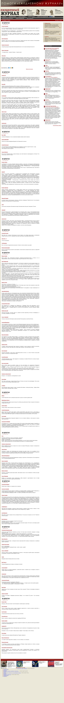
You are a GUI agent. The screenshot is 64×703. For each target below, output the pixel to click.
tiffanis (3, 395)
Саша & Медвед (5, 152)
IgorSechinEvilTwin (5, 139)
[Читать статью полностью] (52, 27)
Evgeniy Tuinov (4, 162)
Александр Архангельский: (7, 530)
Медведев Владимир (6, 247)
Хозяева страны (6, 20)
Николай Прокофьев (5, 455)
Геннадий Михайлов (5, 322)
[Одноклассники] (11, 68)
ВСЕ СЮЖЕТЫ (30, 18)
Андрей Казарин (5, 357)
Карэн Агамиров (5, 461)
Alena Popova (4, 449)
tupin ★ (3, 238)
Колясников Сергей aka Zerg (7, 647)
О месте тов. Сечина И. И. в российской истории (12, 672)
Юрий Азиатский (5, 310)
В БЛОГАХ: (47, 36)
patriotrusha (4, 123)
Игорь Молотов (4, 616)
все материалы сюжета (57, 125)
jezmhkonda (4, 95)
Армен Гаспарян (5, 593)
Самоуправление (20, 18)
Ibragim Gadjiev (4, 620)
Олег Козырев (4, 350)
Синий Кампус (4, 506)
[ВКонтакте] (8, 68)
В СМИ (46, 65)
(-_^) (6, 238)
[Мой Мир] (12, 68)
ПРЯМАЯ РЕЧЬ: (48, 23)
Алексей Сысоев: (5, 233)
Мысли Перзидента (5, 637)
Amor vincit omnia (5, 363)
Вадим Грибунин (5, 187)
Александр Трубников (6, 421)
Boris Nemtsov (4, 519)
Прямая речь (48, 88)
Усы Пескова (4, 611)
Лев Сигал (4, 55)
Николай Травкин (5, 198)
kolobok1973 (4, 626)
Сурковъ (3, 385)
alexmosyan (4, 218)
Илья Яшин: (4, 633)
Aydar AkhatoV (4, 567)
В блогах (47, 99)
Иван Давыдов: (5, 539)
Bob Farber (4, 587)
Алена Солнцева (5, 26)
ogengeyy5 (4, 75)
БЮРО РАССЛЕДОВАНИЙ (42, 16)
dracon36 (3, 84)
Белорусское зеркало (7, 18)
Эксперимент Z (48, 76)
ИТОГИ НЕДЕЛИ (22, 16)
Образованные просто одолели (52, 48)
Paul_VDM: (4, 135)
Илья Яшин (4, 379)
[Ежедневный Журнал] (10, 14)
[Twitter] (10, 68)
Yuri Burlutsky (4, 243)
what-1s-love (4, 111)
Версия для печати (29, 69)
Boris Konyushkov (5, 334)
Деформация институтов (50, 106)
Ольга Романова (5, 476)
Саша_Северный (5, 317)
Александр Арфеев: (5, 484)
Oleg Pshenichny (5, 38)
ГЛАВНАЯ (4, 16)
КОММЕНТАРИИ (12, 16)
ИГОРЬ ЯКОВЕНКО (53, 49)
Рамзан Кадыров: (5, 642)
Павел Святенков (5, 50)
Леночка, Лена (4, 344)
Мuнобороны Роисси (5, 400)
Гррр (3, 204)
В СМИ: (46, 30)
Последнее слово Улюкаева (22, 668)
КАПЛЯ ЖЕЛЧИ (31, 16)
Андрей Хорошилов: (5, 410)
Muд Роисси (4, 562)
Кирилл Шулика (5, 470)
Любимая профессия (7, 674)
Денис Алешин (4, 495)
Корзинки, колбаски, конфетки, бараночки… (11, 671)
